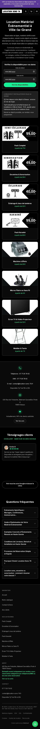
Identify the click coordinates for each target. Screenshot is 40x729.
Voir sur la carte (7, 679)
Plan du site (25, 718)
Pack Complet (6, 621)
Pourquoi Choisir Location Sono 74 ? (17, 562)
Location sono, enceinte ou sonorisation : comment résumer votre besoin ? (17, 573)
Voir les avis (20, 421)
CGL (20, 713)
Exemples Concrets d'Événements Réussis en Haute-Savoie (17, 533)
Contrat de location (15, 718)
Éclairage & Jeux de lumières (11, 631)
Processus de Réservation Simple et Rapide (17, 552)
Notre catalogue (7, 600)
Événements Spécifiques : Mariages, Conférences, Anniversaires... (14, 512)
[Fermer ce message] (37, 3)
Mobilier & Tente (7, 656)
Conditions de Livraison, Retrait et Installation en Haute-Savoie (17, 543)
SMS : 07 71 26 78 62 (20, 379)
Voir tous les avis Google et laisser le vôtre (20, 485)
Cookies (4, 718)
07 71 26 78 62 (7, 688)
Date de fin (20, 75)
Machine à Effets (7, 641)
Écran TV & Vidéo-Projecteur (11, 651)
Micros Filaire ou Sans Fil (10, 646)
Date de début (20, 68)
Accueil (4, 595)
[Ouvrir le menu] (37, 11)
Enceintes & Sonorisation (10, 626)
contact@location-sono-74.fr (11, 693)
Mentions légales (7, 713)
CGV (15, 713)
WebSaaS (26, 723)
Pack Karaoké (6, 636)
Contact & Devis (7, 605)
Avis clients (5, 610)
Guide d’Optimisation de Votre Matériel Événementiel (16, 523)
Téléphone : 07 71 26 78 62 (20, 374)
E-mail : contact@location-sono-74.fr (20, 384)
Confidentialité (27, 713)
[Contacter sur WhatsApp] (35, 724)
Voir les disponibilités (20, 85)
